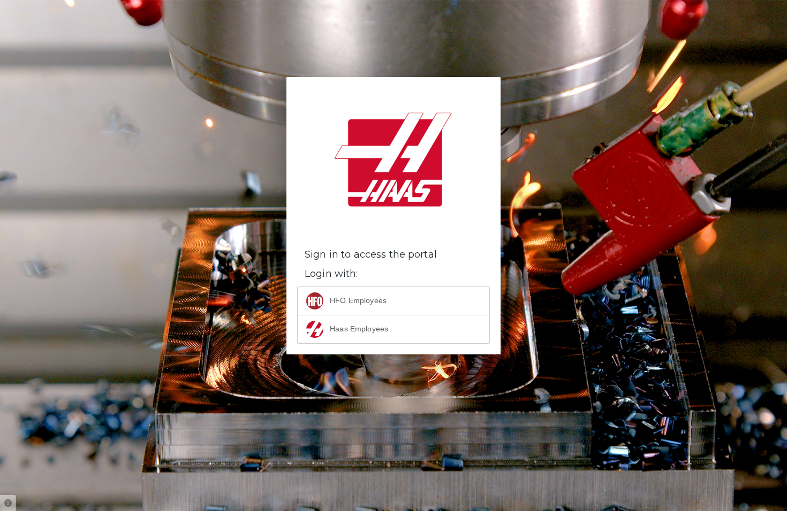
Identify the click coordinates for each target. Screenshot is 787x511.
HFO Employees (357, 300)
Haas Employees (358, 328)
